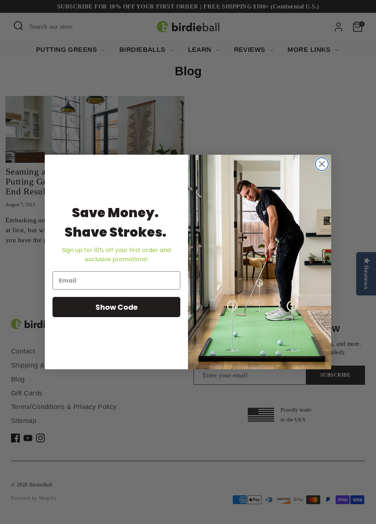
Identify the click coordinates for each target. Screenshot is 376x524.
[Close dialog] (321, 164)
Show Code (116, 307)
